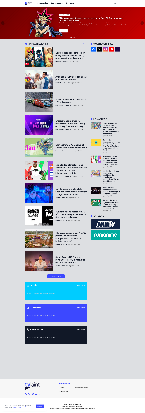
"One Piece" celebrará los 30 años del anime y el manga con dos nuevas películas (70, 214)
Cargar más (55, 276)
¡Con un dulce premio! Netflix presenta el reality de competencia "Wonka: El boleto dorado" (70, 237)
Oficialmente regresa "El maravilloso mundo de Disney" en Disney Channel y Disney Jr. (71, 124)
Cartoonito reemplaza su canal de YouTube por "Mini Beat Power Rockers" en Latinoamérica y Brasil (111, 145)
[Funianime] (105, 235)
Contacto (70, 3)
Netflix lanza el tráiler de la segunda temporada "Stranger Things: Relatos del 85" (71, 192)
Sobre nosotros (57, 3)
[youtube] (111, 49)
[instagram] (105, 49)
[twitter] (99, 49)
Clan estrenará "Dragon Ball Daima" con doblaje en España (71, 146)
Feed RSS (62, 388)
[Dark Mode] (114, 4)
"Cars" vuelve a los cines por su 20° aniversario (71, 101)
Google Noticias (64, 391)
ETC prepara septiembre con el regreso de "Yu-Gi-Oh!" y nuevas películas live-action (70, 55)
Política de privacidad (80, 388)
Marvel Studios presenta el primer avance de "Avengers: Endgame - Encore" (111, 191)
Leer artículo (63, 28)
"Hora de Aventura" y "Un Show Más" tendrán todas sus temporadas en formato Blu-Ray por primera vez (111, 128)
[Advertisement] (105, 84)
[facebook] (93, 49)
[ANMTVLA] (105, 224)
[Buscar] (118, 4)
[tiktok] (117, 49)
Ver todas (82, 44)
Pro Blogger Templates (87, 408)
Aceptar (40, 406)
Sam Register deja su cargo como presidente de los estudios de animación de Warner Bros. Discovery (111, 176)
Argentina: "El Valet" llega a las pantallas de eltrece (71, 78)
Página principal (42, 3)
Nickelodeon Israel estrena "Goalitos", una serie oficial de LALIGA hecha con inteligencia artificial (71, 169)
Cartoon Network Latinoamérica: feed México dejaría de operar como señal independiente (111, 204)
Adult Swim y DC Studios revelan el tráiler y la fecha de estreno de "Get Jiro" (70, 260)
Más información (18, 407)
